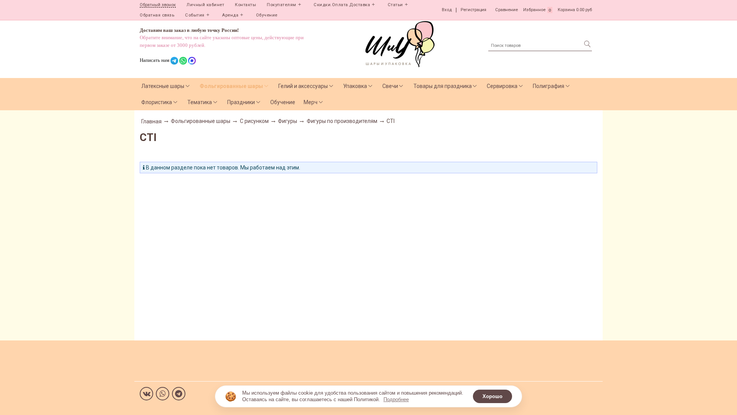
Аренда (230, 15)
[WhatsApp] (162, 393)
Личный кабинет (205, 4)
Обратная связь (157, 15)
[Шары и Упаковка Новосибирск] (400, 43)
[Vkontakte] (146, 393)
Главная (151, 121)
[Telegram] (178, 393)
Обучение (267, 15)
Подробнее (396, 399)
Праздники (241, 102)
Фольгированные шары (231, 86)
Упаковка (355, 86)
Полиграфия (548, 86)
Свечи (390, 86)
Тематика (199, 102)
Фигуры (287, 121)
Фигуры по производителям (342, 121)
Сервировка (502, 86)
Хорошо (492, 396)
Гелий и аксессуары (303, 86)
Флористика (156, 102)
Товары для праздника (442, 86)
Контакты (245, 4)
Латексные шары (162, 86)
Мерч (310, 102)
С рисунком (254, 121)
